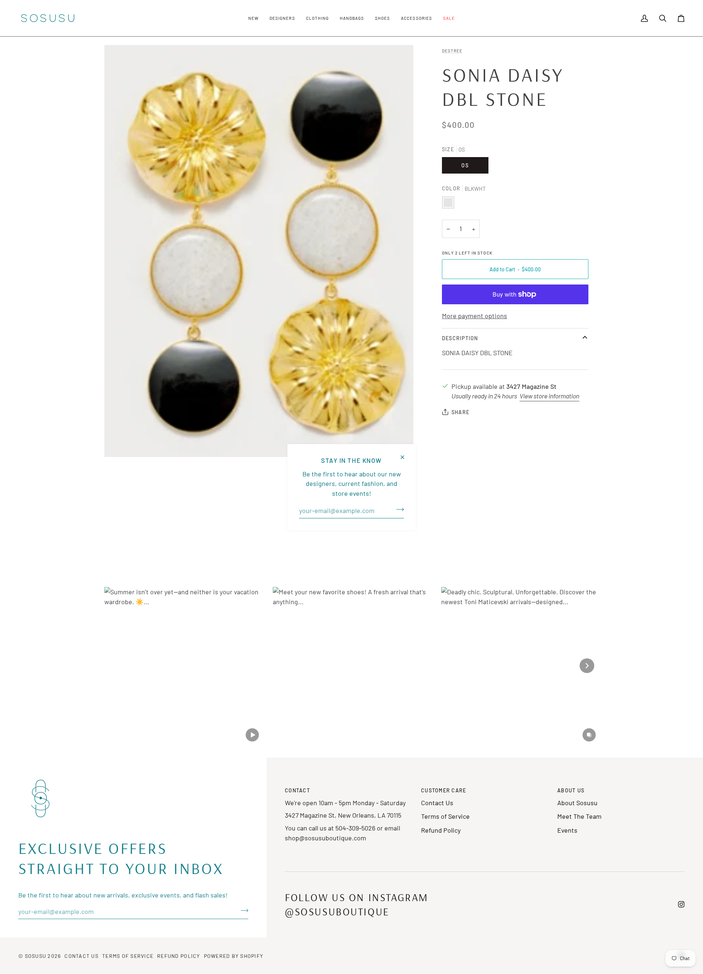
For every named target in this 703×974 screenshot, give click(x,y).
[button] (253, 18)
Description (460, 338)
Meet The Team (579, 816)
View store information (549, 396)
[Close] (405, 454)
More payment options (474, 316)
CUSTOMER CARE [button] (443, 790)
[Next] (587, 665)
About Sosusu (577, 803)
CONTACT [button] (297, 790)
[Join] (398, 510)
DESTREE (452, 50)
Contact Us (437, 803)
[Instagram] (681, 904)
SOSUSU (36, 956)
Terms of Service (445, 816)
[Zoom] (258, 251)
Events (567, 830)
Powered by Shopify (234, 956)
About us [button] (570, 790)
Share (460, 412)
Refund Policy (441, 830)
